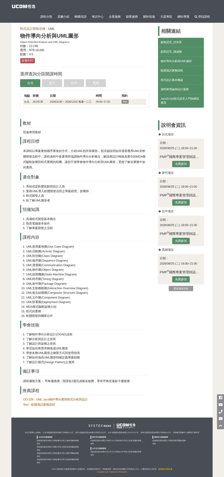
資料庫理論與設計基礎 (175, 89)
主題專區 (166, 16)
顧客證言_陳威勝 (171, 51)
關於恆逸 (149, 16)
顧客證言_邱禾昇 (171, 42)
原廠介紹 (63, 16)
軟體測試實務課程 (172, 70)
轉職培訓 (80, 16)
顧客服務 (132, 16)
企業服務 (115, 16)
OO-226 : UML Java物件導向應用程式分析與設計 (55, 399)
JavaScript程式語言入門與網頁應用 (180, 100)
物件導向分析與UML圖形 (176, 61)
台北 (30, 83)
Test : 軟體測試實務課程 (39, 404)
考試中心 (98, 16)
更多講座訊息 (181, 288)
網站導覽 (183, 16)
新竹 (52, 83)
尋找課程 (203, 16)
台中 (74, 83)
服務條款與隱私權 (165, 469)
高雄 (96, 83)
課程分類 (46, 16)
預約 (125, 101)
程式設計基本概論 (172, 80)
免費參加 (181, 163)
